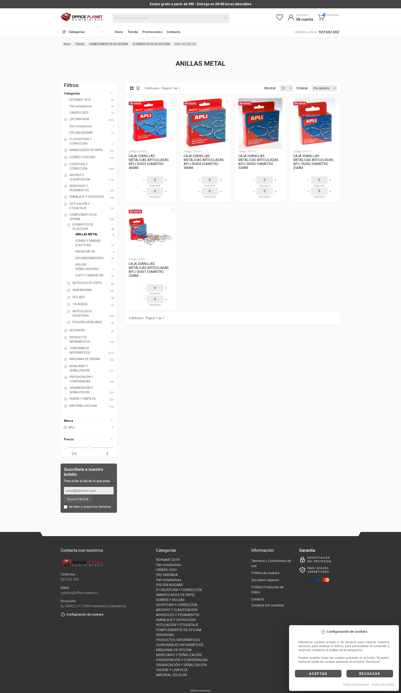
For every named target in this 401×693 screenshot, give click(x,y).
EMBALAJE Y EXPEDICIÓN (175, 620)
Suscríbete (78, 499)
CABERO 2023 (166, 570)
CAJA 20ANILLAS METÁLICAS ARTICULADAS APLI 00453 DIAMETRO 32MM (258, 162)
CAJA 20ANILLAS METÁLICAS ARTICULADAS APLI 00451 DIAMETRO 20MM (149, 270)
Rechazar (369, 674)
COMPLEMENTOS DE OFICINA (108, 44)
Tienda (133, 32)
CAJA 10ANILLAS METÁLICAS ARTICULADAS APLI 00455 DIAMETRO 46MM (149, 162)
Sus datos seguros (265, 580)
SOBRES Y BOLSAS (170, 600)
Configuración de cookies (84, 614)
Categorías (72, 93)
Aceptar (318, 674)
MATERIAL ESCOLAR (171, 675)
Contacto (173, 32)
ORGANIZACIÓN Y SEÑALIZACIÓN (181, 665)
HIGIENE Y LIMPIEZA (171, 670)
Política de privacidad (356, 684)
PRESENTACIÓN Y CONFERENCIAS (182, 660)
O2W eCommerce (200, 690)
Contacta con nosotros (267, 605)
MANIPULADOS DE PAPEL (175, 595)
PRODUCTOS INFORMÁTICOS (178, 640)
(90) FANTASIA (167, 575)
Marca (68, 421)
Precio (69, 439)
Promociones (152, 32)
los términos (102, 507)
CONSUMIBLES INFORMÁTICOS (179, 645)
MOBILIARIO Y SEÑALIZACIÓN (179, 655)
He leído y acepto (90, 507)
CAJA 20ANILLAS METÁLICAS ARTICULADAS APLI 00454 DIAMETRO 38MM (204, 162)
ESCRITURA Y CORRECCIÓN (176, 605)
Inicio (119, 32)
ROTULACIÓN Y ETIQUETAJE (177, 625)
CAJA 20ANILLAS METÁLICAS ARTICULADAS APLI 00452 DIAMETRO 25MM (313, 162)
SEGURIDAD (165, 635)
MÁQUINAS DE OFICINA (174, 650)
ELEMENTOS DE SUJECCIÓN (151, 44)
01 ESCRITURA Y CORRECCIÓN (179, 590)
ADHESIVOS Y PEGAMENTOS (177, 615)
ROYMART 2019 (167, 560)
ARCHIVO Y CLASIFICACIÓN (177, 610)
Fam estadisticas (168, 565)
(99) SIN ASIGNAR (169, 585)
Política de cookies (383, 684)
